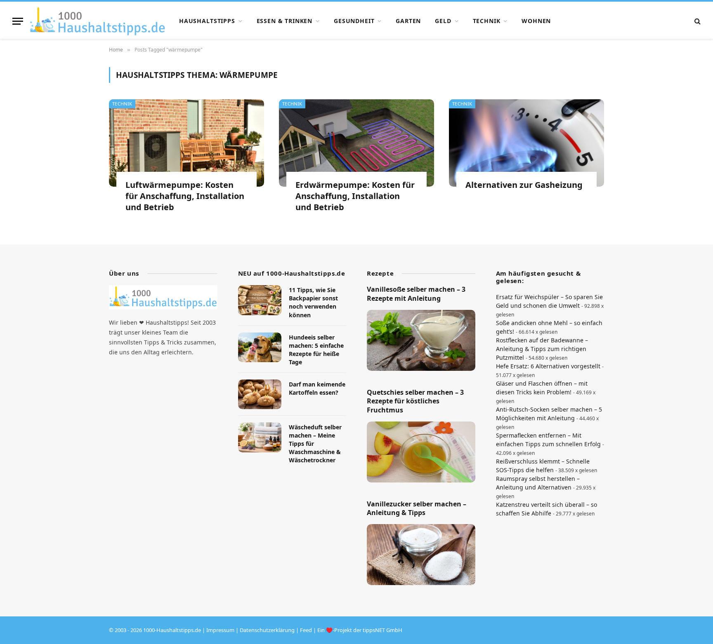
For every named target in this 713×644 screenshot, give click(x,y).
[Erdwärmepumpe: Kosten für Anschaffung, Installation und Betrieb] (356, 143)
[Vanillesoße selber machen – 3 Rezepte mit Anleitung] (421, 340)
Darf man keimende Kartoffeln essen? (317, 388)
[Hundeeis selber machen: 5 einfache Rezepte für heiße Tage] (259, 348)
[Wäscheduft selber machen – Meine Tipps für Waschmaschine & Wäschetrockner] (259, 437)
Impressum (220, 630)
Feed (306, 630)
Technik (487, 21)
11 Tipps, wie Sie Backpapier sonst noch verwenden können (313, 302)
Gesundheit (354, 21)
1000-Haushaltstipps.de (172, 630)
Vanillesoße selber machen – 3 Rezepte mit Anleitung (416, 294)
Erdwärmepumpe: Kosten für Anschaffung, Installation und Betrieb (355, 196)
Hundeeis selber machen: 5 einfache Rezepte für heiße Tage (316, 349)
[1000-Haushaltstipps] (97, 21)
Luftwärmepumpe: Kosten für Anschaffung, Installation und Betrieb (184, 196)
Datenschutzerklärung (267, 630)
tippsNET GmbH (382, 630)
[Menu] (17, 21)
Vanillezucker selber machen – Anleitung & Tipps (416, 509)
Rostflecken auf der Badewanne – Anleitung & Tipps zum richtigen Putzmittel (542, 348)
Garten (408, 21)
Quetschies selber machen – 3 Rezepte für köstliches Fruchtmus (415, 401)
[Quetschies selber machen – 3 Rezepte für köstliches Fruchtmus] (421, 452)
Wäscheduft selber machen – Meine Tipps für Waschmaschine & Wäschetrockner (315, 443)
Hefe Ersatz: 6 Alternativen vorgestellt (548, 366)
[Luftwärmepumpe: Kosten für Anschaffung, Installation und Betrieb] (186, 143)
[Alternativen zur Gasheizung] (526, 143)
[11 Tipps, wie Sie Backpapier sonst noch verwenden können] (259, 300)
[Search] (697, 21)
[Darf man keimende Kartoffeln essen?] (259, 394)
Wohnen (536, 21)
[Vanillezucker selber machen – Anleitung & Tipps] (421, 554)
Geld (443, 21)
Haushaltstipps (207, 21)
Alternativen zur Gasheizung (524, 184)
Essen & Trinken (285, 21)
